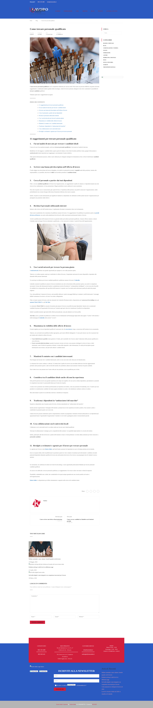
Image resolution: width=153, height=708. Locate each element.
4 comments (59, 34)
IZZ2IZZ (94, 704)
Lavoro (40, 34)
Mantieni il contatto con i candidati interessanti (50, 123)
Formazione (68, 11)
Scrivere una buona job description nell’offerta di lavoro (53, 110)
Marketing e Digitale (109, 57)
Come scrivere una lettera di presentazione (51, 519)
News (104, 60)
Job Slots (47, 302)
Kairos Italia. (73, 704)
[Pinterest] (94, 491)
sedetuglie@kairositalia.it (88, 654)
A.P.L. (77, 11)
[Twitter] (91, 491)
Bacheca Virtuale (108, 43)
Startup (105, 64)
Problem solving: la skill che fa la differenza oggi (41, 567)
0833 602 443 (41, 654)
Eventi (100, 11)
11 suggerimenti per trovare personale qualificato (51, 105)
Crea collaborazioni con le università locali (49, 128)
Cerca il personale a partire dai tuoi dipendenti (50, 113)
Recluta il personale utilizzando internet (49, 115)
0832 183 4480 (41, 2)
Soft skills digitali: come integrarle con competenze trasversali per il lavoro (47, 575)
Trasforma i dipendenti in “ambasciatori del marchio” (52, 126)
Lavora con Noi (111, 11)
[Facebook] (87, 491)
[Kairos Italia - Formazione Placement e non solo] (38, 12)
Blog (93, 11)
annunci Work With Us (36, 302)
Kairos (57, 11)
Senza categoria (108, 62)
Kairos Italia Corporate (62, 704)
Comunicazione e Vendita (110, 48)
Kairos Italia (48, 449)
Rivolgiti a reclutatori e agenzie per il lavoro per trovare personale (55, 131)
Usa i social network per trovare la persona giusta (51, 118)
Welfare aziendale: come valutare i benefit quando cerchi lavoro (45, 559)
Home (31, 20)
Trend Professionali (109, 67)
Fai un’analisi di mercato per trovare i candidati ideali (52, 107)
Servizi (85, 11)
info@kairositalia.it (51, 2)
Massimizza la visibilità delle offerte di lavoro (50, 121)
